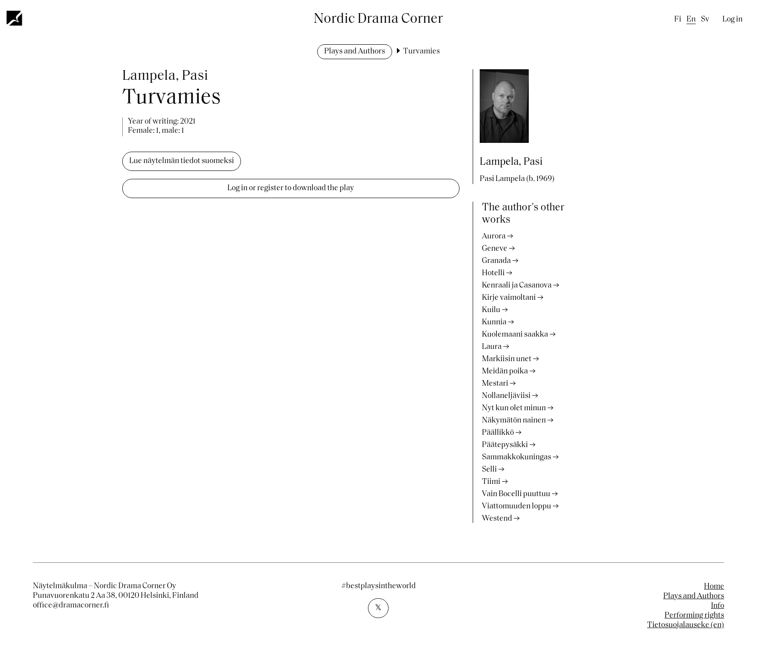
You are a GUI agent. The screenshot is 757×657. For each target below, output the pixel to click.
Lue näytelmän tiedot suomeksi (181, 161)
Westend (497, 519)
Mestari (495, 384)
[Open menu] (15, 18)
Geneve (494, 249)
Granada (496, 261)
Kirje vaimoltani (509, 298)
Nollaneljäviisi (506, 396)
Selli (489, 470)
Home (714, 587)
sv (705, 20)
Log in (732, 20)
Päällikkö (498, 433)
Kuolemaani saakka (515, 335)
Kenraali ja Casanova (517, 286)
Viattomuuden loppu (516, 507)
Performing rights (694, 616)
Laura (492, 347)
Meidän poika (505, 372)
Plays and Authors (354, 52)
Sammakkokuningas (516, 458)
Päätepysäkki (505, 445)
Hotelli (493, 273)
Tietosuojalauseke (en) (685, 625)
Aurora (494, 237)
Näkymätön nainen (514, 421)
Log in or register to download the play (290, 188)
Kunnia (494, 323)
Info (717, 606)
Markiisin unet (506, 359)
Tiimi (491, 482)
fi (677, 20)
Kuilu (491, 310)
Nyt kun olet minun (514, 408)
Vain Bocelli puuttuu (516, 494)
